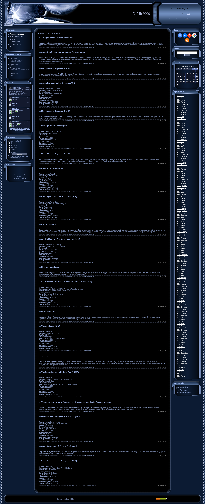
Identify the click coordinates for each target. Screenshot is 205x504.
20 (187, 79)
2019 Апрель (181, 194)
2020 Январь (181, 213)
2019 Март (180, 192)
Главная (172, 19)
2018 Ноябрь (181, 183)
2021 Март (180, 242)
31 (178, 84)
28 (190, 82)
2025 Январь (181, 336)
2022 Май (180, 271)
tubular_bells (70, 485)
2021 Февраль (182, 240)
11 (181, 76)
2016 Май (180, 121)
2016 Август (181, 127)
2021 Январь (181, 238)
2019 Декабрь (182, 211)
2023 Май (180, 296)
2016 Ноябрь (181, 133)
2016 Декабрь (182, 135)
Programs (13, 68)
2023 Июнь (181, 298)
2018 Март (180, 167)
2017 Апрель (181, 144)
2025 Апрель (181, 342)
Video (12, 58)
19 (184, 79)
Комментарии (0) (89, 47)
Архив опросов (22, 156)
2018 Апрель (181, 169)
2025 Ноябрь (181, 357)
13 (187, 76)
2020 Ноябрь (181, 234)
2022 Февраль (182, 265)
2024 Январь (181, 313)
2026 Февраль (182, 363)
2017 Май (180, 146)
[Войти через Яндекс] (189, 35)
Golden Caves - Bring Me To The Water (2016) (60, 416)
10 (178, 76)
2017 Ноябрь (181, 158)
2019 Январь (181, 188)
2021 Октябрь (182, 257)
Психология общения (51, 267)
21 (190, 79)
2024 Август (181, 326)
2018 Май (180, 171)
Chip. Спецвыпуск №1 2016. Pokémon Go (59, 446)
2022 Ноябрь (181, 284)
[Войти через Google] (194, 35)
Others (12, 73)
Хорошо (14, 145)
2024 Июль (181, 324)
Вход (188, 19)
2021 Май (180, 246)
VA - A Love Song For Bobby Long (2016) (59, 461)
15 (194, 76)
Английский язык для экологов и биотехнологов (63, 52)
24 (178, 82)
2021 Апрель (181, 244)
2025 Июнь (181, 347)
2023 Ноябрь (181, 309)
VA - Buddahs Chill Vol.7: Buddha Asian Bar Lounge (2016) (66, 282)
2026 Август (181, 376)
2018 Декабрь (182, 186)
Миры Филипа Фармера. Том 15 (55, 68)
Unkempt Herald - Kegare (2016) (54, 126)
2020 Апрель (181, 219)
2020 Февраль (182, 215)
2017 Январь (181, 137)
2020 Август (181, 227)
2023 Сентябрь (182, 305)
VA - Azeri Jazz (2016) (50, 326)
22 (194, 79)
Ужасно (13, 152)
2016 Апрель (181, 119)
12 (184, 76)
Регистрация (180, 19)
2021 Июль (181, 250)
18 (181, 79)
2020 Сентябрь (182, 229)
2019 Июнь (181, 198)
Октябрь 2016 (187, 66)
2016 (47, 33)
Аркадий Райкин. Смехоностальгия (57, 38)
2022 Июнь (181, 273)
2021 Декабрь (182, 261)
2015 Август (181, 102)
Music (12, 64)
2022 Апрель (181, 269)
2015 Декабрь (182, 110)
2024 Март (180, 317)
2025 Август (181, 351)
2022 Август (181, 278)
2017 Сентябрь (182, 154)
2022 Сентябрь (182, 280)
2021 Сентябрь (182, 255)
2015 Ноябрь (181, 108)
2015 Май (180, 96)
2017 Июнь (181, 148)
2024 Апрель (181, 319)
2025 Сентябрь (182, 353)
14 (190, 76)
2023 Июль (181, 301)
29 (194, 82)
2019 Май (180, 196)
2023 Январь (181, 288)
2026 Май (180, 370)
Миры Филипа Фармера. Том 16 (55, 111)
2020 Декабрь (182, 236)
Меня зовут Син (48, 311)
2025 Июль (181, 349)
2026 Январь (181, 361)
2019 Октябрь (182, 206)
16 (197, 76)
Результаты (12, 156)
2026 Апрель (181, 367)
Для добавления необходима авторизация (19, 129)
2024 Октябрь (182, 330)
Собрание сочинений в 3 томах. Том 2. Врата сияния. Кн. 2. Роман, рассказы (76, 402)
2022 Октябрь (182, 282)
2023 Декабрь (182, 311)
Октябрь (54, 33)
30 (197, 82)
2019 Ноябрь (181, 209)
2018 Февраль (182, 165)
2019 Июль (181, 200)
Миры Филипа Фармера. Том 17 (55, 154)
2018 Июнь (181, 173)
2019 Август (181, 202)
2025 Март (180, 340)
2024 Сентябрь (182, 328)
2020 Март (180, 217)
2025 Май (180, 344)
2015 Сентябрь (182, 104)
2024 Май (180, 321)
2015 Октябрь (182, 106)
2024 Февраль (182, 315)
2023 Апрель (181, 294)
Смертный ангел (48, 224)
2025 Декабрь (182, 359)
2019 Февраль (182, 190)
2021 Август (181, 252)
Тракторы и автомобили (52, 356)
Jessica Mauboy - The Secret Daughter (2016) (60, 239)
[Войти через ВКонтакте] (185, 35)
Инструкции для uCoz (183, 392)
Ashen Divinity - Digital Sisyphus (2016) (58, 83)
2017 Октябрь (182, 156)
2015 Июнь (181, 98)
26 (184, 82)
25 (181, 82)
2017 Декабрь (182, 160)
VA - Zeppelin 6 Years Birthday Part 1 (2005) (60, 372)
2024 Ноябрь (181, 332)
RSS (188, 14)
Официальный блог (183, 387)
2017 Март (180, 142)
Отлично (14, 143)
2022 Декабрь (182, 286)
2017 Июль (181, 150)
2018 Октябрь (182, 181)
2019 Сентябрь (182, 204)
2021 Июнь (181, 248)
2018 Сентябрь (182, 179)
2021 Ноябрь (181, 259)
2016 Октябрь (182, 131)
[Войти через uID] (180, 35)
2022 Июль (181, 275)
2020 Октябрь (182, 232)
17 (178, 79)
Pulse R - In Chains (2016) (52, 168)
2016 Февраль (182, 114)
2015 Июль (181, 100)
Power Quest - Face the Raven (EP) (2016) (59, 196)
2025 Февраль (182, 338)
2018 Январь (181, 163)
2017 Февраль (182, 140)
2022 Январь (181, 263)
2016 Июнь (181, 123)
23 (197, 79)
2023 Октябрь (182, 307)
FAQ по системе (181, 390)
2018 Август (181, 177)
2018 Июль (181, 175)
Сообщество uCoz (182, 389)
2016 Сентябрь (182, 129)
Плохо (13, 150)
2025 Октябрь (182, 355)
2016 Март (180, 117)
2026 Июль (181, 374)
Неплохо (14, 147)
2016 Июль (181, 125)
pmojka (69, 47)
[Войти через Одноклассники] (187, 40)
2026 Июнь (181, 372)
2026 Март (180, 365)
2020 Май (180, 221)
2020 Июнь (181, 223)
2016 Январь (181, 112)
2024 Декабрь (182, 334)
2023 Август (181, 303)
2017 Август (181, 152)
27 (187, 82)
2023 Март (180, 292)
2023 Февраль (182, 290)
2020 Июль (181, 225)
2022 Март (180, 267)
